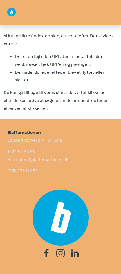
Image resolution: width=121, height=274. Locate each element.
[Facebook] (46, 253)
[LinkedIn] (74, 253)
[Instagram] (60, 253)
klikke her (97, 92)
